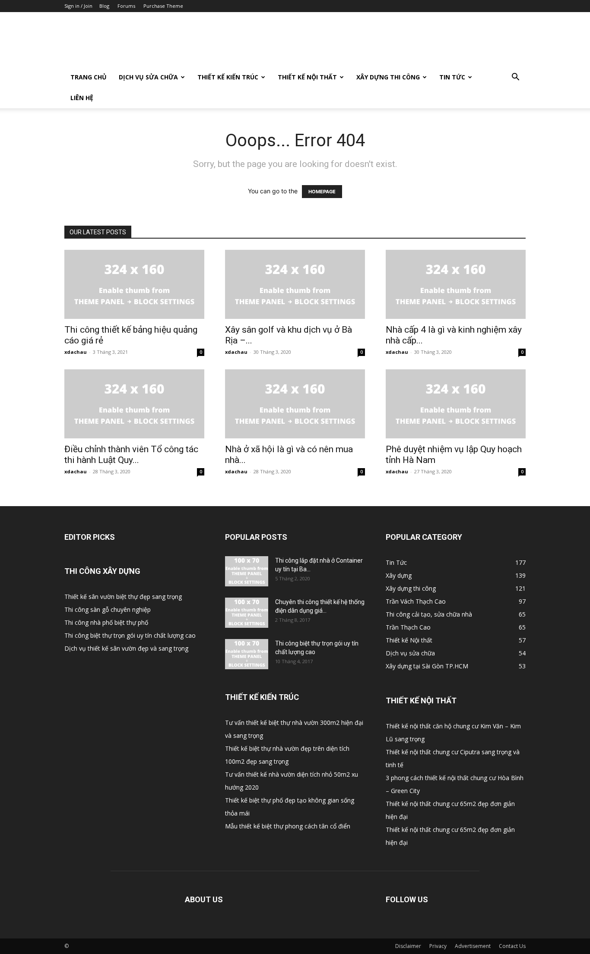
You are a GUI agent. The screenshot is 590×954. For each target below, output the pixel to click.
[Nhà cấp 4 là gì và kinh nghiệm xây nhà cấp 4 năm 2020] (456, 284)
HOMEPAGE (322, 192)
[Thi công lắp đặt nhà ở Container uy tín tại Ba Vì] (246, 571)
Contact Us (512, 946)
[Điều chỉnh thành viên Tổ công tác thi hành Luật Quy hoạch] (134, 403)
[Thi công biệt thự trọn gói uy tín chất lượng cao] (246, 654)
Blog (104, 6)
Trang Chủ (88, 77)
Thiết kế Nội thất (307, 77)
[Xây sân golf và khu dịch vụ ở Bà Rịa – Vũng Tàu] (295, 284)
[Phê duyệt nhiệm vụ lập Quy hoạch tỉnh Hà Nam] (456, 403)
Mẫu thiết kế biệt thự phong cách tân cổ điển (287, 826)
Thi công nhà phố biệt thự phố (106, 622)
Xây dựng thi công (388, 77)
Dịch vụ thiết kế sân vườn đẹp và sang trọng (126, 648)
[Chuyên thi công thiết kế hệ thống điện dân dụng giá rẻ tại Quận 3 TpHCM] (246, 613)
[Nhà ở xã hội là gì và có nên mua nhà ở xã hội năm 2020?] (295, 403)
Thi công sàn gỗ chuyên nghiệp (107, 609)
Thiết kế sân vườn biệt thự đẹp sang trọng (123, 596)
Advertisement (473, 946)
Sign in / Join (78, 6)
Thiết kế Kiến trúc (227, 77)
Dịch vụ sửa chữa (148, 77)
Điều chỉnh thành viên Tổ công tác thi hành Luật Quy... (131, 454)
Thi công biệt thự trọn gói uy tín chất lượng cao (130, 635)
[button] (515, 78)
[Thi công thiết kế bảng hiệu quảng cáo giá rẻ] (134, 284)
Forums (126, 6)
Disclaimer (408, 946)
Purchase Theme (163, 6)
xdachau (75, 352)
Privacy (438, 946)
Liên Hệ (81, 98)
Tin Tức (452, 77)
